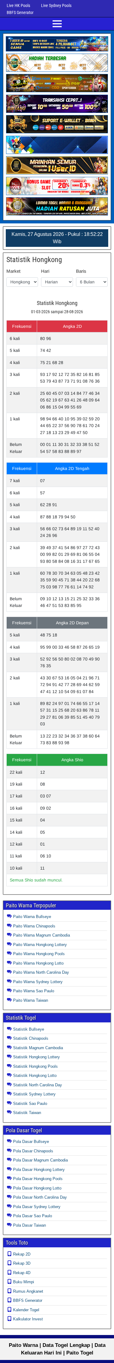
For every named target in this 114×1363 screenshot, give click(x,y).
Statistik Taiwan (27, 1112)
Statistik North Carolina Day (37, 1085)
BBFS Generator (20, 12)
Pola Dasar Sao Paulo (32, 1216)
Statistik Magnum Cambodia (38, 1048)
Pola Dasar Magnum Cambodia (40, 1160)
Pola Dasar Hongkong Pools (38, 1178)
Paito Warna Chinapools (34, 926)
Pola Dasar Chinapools (33, 1151)
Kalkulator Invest (28, 1319)
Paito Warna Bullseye (32, 916)
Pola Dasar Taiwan (29, 1225)
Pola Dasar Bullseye (31, 1141)
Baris (81, 271)
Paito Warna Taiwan (30, 1000)
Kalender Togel (26, 1310)
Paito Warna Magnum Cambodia (41, 935)
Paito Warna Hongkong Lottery (40, 944)
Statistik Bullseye (28, 1029)
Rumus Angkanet (28, 1291)
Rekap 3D (21, 1263)
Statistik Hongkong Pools (35, 1066)
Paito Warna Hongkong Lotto (38, 963)
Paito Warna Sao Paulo (33, 991)
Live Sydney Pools (56, 5)
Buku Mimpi (23, 1282)
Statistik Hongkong (34, 259)
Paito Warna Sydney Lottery (38, 981)
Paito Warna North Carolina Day (41, 972)
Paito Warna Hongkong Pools (39, 953)
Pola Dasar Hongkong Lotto (37, 1188)
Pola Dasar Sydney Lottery (36, 1206)
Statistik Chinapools (30, 1038)
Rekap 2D (21, 1254)
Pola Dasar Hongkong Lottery (39, 1169)
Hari (45, 271)
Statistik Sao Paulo (30, 1103)
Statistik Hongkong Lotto (35, 1075)
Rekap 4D (21, 1272)
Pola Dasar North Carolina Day (40, 1197)
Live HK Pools (18, 5)
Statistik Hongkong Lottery (36, 1057)
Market (13, 271)
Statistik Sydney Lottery (34, 1094)
